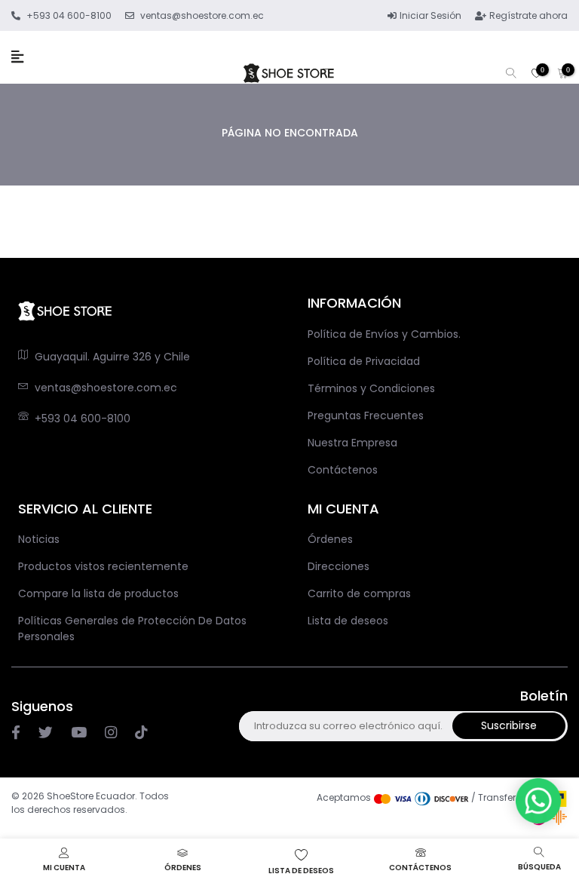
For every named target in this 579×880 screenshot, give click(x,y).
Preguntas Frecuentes (366, 415)
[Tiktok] (141, 732)
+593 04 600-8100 (82, 418)
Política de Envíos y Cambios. (384, 334)
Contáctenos (343, 469)
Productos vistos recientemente (103, 566)
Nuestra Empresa (352, 442)
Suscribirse (509, 725)
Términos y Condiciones (371, 388)
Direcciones (338, 566)
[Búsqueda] (511, 74)
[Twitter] (45, 732)
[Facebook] (15, 732)
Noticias (39, 539)
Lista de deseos (348, 620)
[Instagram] (79, 732)
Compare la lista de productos (98, 593)
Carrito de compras (359, 593)
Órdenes (330, 539)
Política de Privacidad (364, 361)
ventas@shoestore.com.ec (106, 387)
